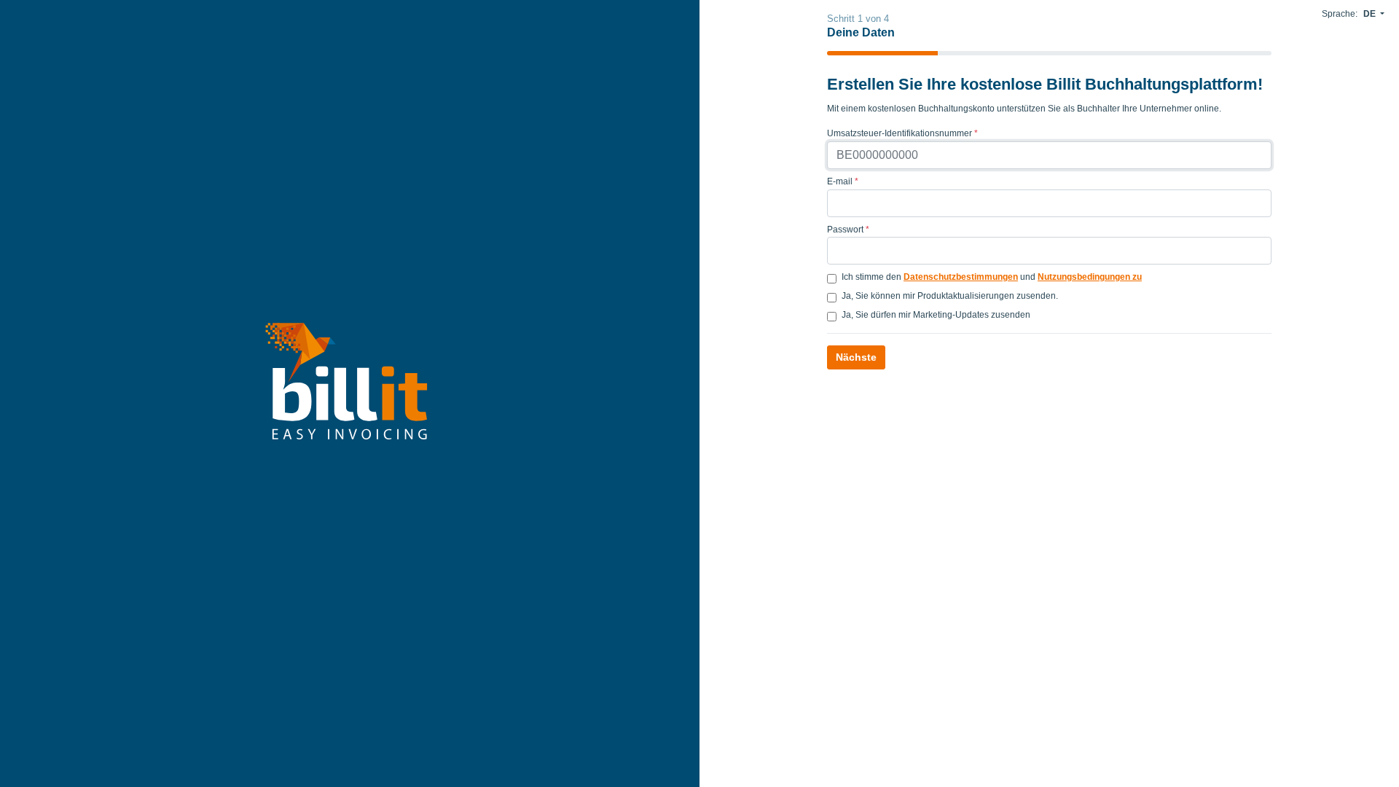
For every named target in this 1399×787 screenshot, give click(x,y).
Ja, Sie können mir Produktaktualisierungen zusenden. (950, 296)
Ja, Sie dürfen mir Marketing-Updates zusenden (936, 315)
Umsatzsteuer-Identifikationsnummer (902, 133)
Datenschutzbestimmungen (961, 277)
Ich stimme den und (992, 277)
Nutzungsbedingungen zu (1090, 277)
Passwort (848, 229)
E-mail (842, 181)
